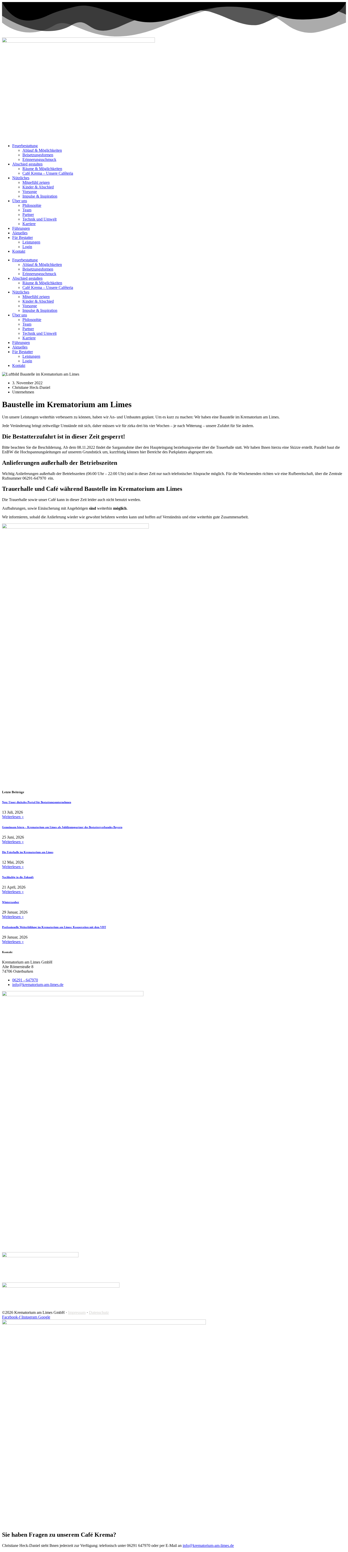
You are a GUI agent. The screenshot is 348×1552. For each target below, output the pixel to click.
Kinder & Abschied (38, 187)
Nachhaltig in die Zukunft (18, 877)
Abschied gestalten (27, 164)
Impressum (77, 1312)
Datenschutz (99, 1312)
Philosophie (31, 205)
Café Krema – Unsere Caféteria (47, 173)
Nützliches (20, 178)
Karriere (29, 224)
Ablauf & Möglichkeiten (42, 150)
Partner (28, 214)
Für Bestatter (22, 237)
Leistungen (31, 242)
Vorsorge (29, 191)
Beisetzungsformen (37, 155)
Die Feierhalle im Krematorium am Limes (27, 852)
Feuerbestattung (25, 146)
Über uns (19, 201)
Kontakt (18, 251)
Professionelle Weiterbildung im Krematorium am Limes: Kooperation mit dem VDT (54, 927)
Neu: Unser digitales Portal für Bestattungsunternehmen (36, 802)
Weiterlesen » (13, 817)
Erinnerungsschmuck (39, 159)
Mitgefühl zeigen (36, 182)
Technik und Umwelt (39, 219)
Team (26, 210)
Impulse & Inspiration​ (39, 196)
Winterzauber (10, 902)
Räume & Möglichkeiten (42, 168)
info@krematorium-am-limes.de (208, 1545)
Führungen (21, 228)
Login (27, 247)
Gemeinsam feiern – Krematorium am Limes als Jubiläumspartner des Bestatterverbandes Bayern (62, 827)
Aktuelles (20, 233)
